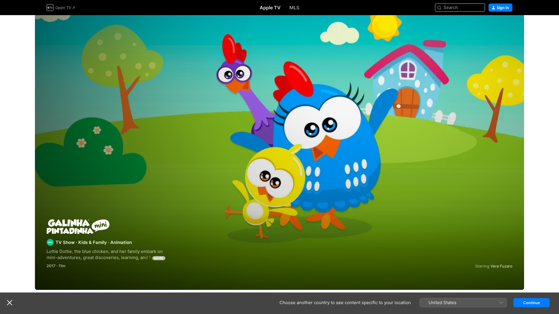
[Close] (9, 302)
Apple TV (270, 7)
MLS (294, 7)
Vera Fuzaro (501, 266)
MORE (159, 258)
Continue (531, 302)
